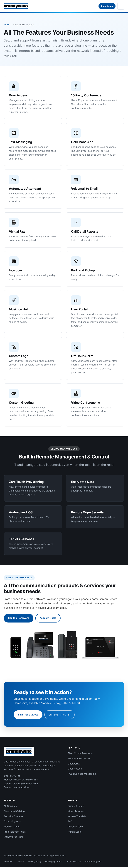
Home (7, 24)
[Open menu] (120, 6)
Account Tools (47, 617)
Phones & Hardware (79, 758)
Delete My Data (73, 861)
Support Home (76, 806)
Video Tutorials (76, 811)
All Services (10, 806)
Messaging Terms (53, 861)
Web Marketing (12, 826)
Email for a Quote (28, 714)
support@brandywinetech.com (21, 783)
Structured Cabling (14, 811)
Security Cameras (13, 816)
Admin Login (74, 831)
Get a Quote (107, 6)
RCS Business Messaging (82, 773)
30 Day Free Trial (13, 836)
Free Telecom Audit (14, 831)
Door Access (75, 768)
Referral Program (93, 861)
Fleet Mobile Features (80, 753)
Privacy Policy (34, 861)
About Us (8, 861)
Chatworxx (74, 763)
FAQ (70, 821)
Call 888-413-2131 (59, 714)
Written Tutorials (77, 816)
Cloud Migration (12, 821)
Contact (20, 861)
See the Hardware (18, 617)
